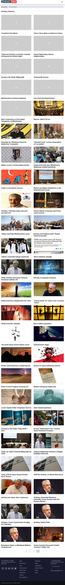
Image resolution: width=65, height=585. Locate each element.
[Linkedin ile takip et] (9, 568)
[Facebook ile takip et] (2, 568)
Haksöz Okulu (22, 570)
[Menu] (62, 2)
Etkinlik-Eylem (22, 572)
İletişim (36, 563)
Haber (20, 561)
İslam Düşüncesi (23, 568)
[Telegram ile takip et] (15, 568)
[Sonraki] (37, 551)
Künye (36, 572)
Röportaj (21, 574)
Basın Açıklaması (23, 577)
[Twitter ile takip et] (6, 568)
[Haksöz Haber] (9, 2)
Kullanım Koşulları (39, 568)
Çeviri (20, 565)
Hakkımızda (37, 561)
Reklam (36, 570)
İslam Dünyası (22, 563)
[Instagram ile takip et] (12, 568)
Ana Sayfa (5, 7)
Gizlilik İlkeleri (38, 565)
